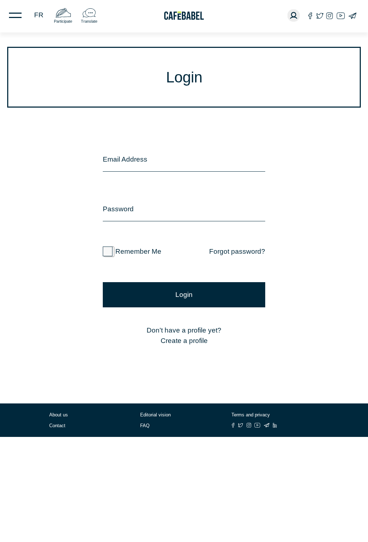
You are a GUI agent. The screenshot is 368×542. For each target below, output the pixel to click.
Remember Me (138, 251)
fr (38, 15)
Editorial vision (155, 414)
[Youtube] (340, 15)
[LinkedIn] (275, 425)
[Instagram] (329, 15)
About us (58, 414)
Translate (89, 21)
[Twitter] (319, 15)
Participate (63, 21)
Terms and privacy (250, 414)
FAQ (145, 425)
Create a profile (184, 340)
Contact (57, 425)
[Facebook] (310, 15)
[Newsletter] (352, 15)
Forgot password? (237, 251)
